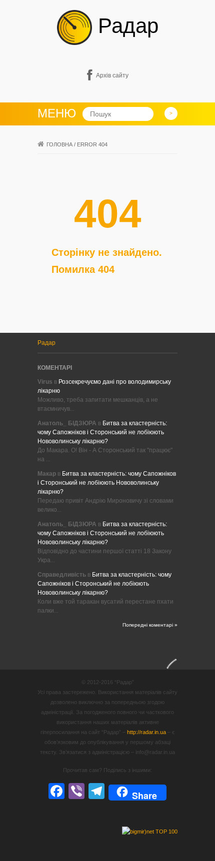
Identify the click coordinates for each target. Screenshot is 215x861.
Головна (59, 144)
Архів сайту (112, 75)
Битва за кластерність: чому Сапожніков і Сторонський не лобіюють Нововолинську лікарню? (102, 432)
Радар (125, 25)
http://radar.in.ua (146, 732)
